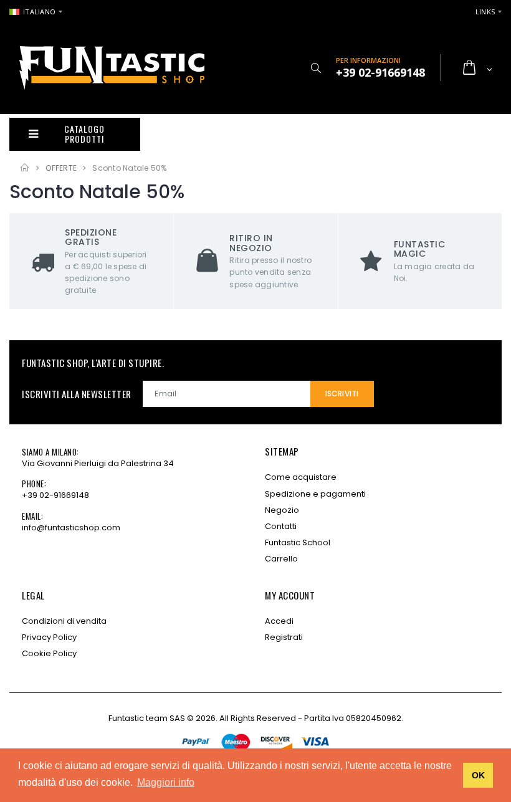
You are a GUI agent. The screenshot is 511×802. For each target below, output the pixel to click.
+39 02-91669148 (55, 495)
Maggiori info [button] (165, 782)
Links (485, 11)
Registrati (284, 637)
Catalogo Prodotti (84, 134)
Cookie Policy (49, 653)
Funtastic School (297, 542)
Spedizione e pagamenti (315, 494)
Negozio (282, 510)
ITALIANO (39, 11)
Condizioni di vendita (64, 621)
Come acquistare (301, 477)
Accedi (279, 621)
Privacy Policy (49, 637)
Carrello (281, 559)
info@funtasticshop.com (71, 527)
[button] (315, 68)
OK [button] (478, 775)
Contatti (281, 526)
